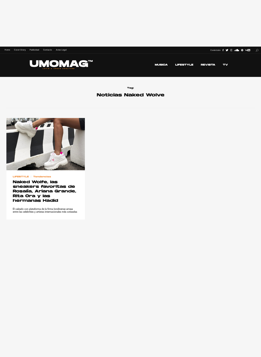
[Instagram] (231, 50)
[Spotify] (242, 50)
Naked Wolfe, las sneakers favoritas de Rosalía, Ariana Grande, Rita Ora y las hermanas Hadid (44, 191)
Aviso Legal (61, 50)
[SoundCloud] (236, 50)
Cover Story (20, 50)
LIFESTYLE (184, 65)
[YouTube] (247, 50)
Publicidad (34, 50)
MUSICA (161, 65)
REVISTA (208, 65)
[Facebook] (223, 50)
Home (7, 50)
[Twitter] (227, 50)
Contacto (47, 50)
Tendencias (42, 177)
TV (225, 65)
